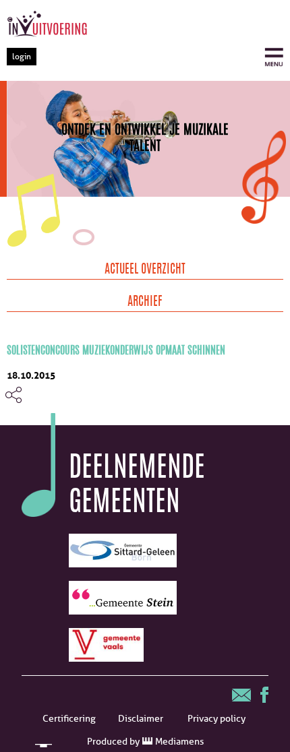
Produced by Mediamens (145, 741)
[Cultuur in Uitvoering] (47, 24)
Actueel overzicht (145, 270)
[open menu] (273, 57)
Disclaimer (140, 718)
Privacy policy (216, 718)
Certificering (69, 718)
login (21, 56)
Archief (145, 302)
